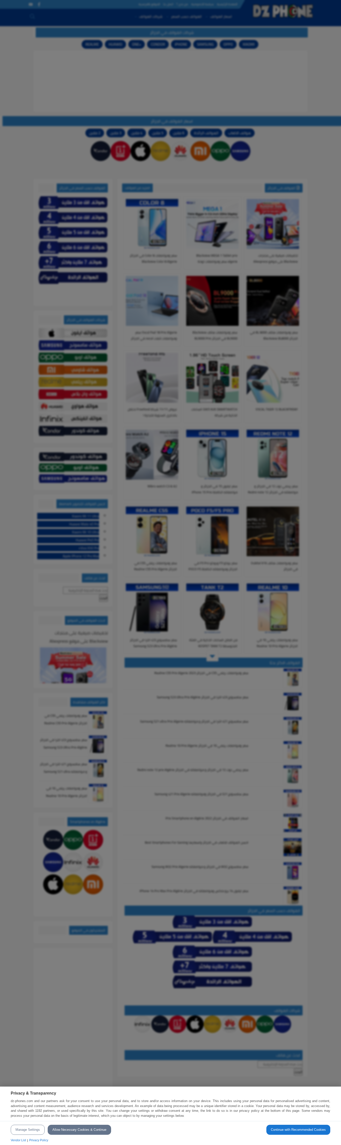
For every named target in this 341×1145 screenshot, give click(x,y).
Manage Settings (27, 1130)
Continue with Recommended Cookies (298, 1130)
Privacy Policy (38, 1140)
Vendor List (18, 1140)
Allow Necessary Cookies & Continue (79, 1130)
